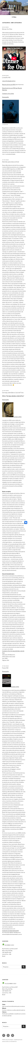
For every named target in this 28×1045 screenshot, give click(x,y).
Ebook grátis (5, 97)
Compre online (18, 416)
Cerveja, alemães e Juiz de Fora (12, 392)
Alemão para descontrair (10, 162)
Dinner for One (7, 29)
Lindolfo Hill (6, 77)
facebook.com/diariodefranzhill (10, 930)
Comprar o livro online (8, 93)
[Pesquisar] (24, 966)
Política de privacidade (7, 1039)
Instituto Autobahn (8, 10)
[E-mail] (8, 1035)
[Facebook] (3, 1035)
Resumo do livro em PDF (8, 84)
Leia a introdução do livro (8, 81)
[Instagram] (12, 1035)
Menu (14, 17)
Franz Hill (5, 668)
